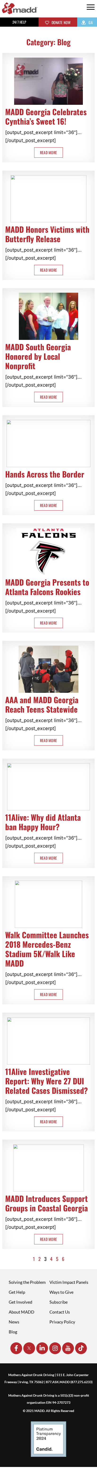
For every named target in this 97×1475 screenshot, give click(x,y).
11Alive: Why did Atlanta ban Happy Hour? (43, 822)
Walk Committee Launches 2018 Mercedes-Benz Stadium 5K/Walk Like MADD (47, 949)
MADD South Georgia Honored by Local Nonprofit (38, 356)
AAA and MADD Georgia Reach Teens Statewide (41, 704)
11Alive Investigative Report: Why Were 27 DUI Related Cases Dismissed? (46, 1081)
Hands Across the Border (44, 474)
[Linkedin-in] (42, 1348)
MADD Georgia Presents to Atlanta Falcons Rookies (47, 586)
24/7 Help (19, 22)
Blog (13, 1331)
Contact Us (59, 1311)
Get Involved (20, 1302)
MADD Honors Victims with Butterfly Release (47, 234)
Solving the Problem (27, 1282)
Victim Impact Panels (68, 1282)
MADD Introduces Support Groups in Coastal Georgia (46, 1203)
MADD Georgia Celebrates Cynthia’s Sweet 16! (46, 116)
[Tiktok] (81, 1348)
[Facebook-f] (16, 1348)
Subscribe (58, 1302)
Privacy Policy (62, 1321)
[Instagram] (55, 1348)
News (14, 1321)
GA (90, 22)
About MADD (21, 1311)
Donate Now (60, 22)
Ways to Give (61, 1292)
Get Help (17, 1292)
